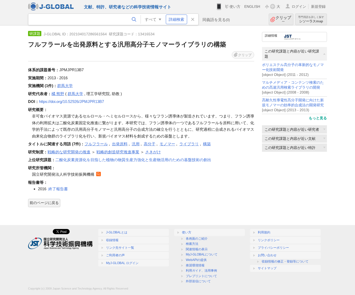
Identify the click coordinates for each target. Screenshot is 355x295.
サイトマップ (267, 268)
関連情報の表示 (197, 249)
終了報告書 (58, 189)
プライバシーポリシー (273, 248)
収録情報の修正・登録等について (285, 261)
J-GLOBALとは (116, 232)
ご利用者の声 (115, 255)
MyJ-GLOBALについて (202, 254)
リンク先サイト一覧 (120, 248)
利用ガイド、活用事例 (201, 270)
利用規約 (264, 232)
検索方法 (192, 244)
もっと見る (318, 118)
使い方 (234, 6)
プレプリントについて (201, 276)
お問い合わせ (267, 255)
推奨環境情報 (195, 265)
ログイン (299, 6)
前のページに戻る (44, 203)
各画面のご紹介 (197, 238)
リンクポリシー (269, 240)
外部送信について (198, 281)
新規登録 (318, 6)
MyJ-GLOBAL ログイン (122, 263)
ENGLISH (252, 6)
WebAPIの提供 (196, 260)
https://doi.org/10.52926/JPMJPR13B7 (71, 101)
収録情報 (112, 240)
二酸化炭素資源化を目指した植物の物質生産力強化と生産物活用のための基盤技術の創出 (133, 160)
